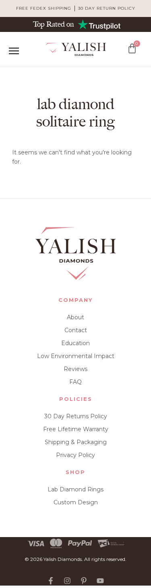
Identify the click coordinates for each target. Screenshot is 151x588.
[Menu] (14, 51)
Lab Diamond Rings (75, 489)
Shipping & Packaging (76, 442)
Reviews (75, 369)
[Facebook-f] (50, 580)
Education (75, 343)
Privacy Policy (75, 455)
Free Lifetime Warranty (75, 429)
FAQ (75, 382)
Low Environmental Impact (75, 356)
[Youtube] (100, 580)
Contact (75, 330)
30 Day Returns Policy (75, 416)
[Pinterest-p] (84, 580)
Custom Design (76, 502)
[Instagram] (67, 580)
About (75, 317)
